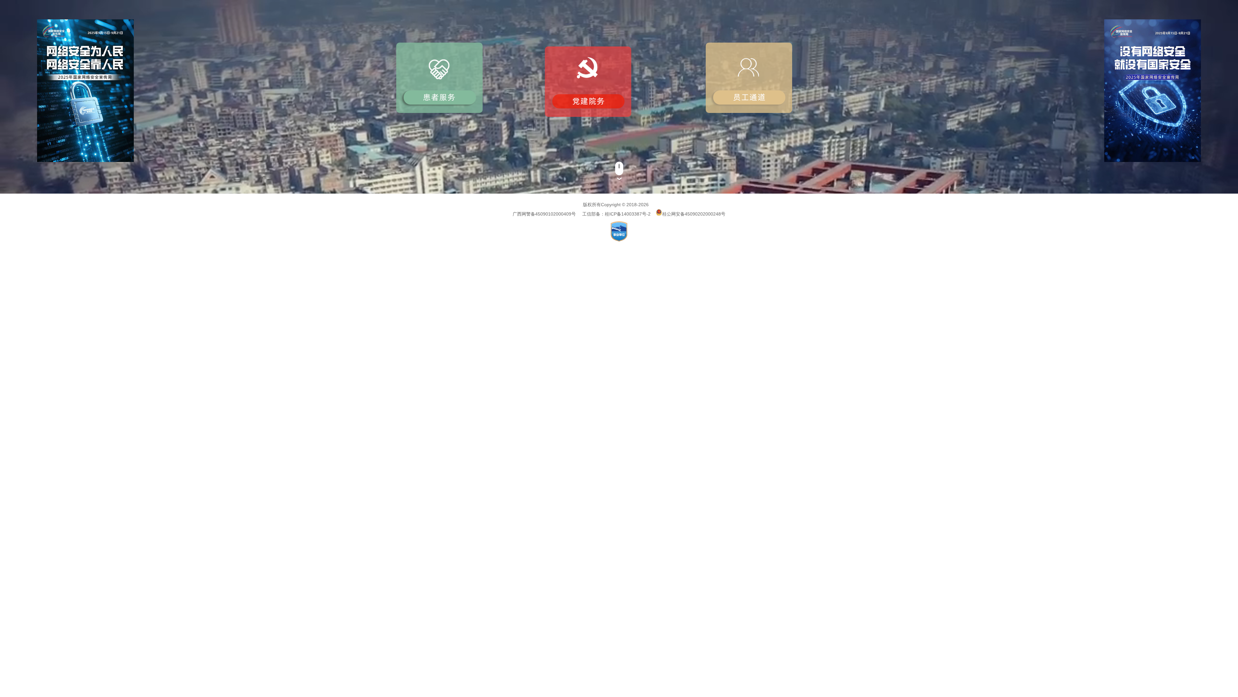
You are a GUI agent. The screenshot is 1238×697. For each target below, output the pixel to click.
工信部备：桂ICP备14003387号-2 (616, 214)
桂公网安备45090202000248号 (693, 214)
